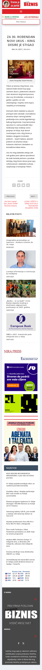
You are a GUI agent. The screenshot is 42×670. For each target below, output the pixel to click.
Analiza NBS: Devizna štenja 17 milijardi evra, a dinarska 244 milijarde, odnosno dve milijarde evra (19, 542)
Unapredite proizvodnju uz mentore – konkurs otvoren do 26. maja (19, 242)
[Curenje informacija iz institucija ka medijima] (21, 259)
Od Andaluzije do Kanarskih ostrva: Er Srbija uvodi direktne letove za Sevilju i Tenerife (20, 562)
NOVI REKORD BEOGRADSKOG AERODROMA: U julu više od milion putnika (20, 475)
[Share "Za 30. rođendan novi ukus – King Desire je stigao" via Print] (28, 185)
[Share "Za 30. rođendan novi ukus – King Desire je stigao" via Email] (23, 185)
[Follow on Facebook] (19, 648)
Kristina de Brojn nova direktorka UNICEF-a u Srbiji (19, 553)
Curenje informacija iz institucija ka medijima (20, 272)
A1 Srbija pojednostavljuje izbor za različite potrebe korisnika (20, 484)
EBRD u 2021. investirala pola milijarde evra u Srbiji (19, 335)
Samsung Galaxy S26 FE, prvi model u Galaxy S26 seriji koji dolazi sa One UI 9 (20, 513)
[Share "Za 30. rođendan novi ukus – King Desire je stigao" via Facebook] (14, 185)
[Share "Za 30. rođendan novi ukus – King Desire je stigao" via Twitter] (18, 185)
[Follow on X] (23, 648)
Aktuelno (27, 49)
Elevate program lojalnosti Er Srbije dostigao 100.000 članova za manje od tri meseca (20, 503)
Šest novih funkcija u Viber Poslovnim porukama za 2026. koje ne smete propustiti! (20, 531)
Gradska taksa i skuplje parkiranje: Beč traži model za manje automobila (20, 493)
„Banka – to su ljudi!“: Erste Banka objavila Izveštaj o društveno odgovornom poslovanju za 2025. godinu (18, 304)
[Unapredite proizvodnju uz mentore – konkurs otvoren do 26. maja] (21, 228)
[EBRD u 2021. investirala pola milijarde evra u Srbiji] (21, 322)
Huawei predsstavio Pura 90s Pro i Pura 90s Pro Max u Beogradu (20, 522)
